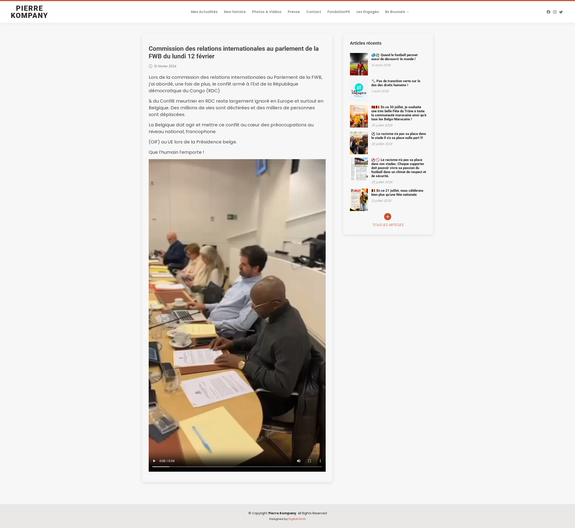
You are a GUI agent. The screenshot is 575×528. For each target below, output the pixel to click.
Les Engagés (367, 11)
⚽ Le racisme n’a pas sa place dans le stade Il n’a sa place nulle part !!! (398, 136)
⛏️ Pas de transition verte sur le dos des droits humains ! (395, 83)
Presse (294, 11)
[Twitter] (561, 12)
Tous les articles (388, 224)
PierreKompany (29, 12)
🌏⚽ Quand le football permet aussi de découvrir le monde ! (394, 57)
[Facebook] (548, 12)
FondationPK (338, 11)
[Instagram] (555, 12)
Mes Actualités (204, 11)
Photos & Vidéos (266, 11)
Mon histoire (235, 11)
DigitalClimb (297, 519)
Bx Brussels (395, 11)
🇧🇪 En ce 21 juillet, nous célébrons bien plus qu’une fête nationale (397, 193)
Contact (313, 11)
